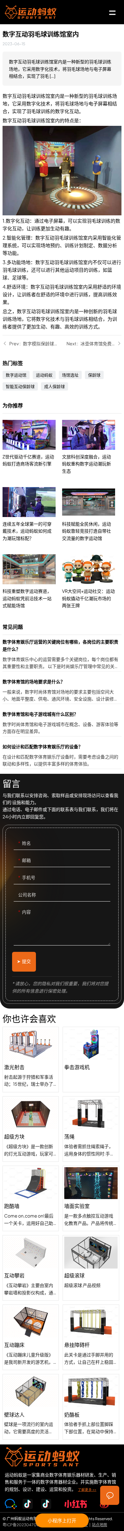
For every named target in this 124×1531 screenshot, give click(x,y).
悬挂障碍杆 (91, 1337)
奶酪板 (91, 1406)
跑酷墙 (31, 1198)
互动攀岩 (31, 1267)
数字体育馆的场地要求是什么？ (62, 691)
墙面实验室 (91, 1198)
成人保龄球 (54, 386)
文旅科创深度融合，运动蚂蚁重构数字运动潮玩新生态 (91, 447)
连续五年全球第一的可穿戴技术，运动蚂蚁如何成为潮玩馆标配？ (32, 514)
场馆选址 (70, 375)
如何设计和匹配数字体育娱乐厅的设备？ (62, 756)
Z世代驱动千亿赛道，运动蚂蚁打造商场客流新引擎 (32, 447)
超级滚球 (91, 1267)
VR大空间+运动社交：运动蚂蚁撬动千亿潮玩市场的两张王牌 (91, 581)
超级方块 (31, 1128)
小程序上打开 (62, 1520)
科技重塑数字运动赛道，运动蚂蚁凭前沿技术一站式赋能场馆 (32, 581)
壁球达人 (31, 1406)
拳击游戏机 (91, 1059)
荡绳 (91, 1128)
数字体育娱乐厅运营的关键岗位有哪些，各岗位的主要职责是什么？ (62, 654)
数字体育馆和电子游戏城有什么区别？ (62, 723)
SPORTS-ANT (30, 12)
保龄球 (94, 375)
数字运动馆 (16, 375)
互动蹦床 (31, 1337)
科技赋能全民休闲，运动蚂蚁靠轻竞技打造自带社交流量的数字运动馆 (91, 514)
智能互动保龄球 (20, 386)
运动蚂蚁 (44, 375)
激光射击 (31, 1059)
